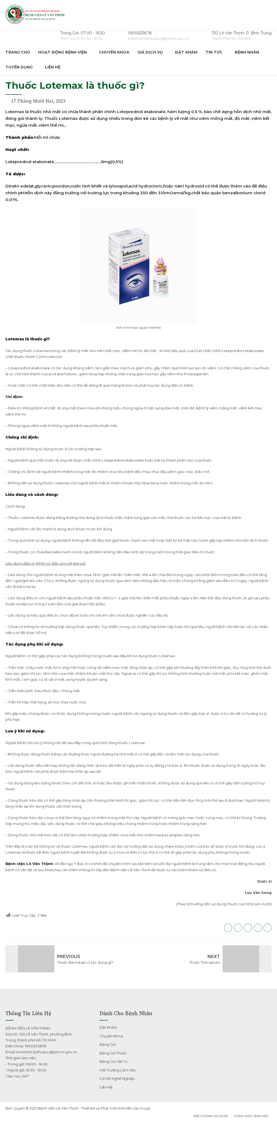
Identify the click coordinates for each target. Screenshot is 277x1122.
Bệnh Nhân (247, 52)
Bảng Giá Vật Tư (113, 1061)
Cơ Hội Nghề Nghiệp (117, 1078)
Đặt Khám (186, 52)
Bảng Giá (108, 1044)
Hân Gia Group (137, 1108)
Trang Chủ (17, 52)
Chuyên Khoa (114, 52)
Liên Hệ (52, 67)
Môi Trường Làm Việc (118, 1070)
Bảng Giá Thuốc (113, 1053)
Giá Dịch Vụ (150, 52)
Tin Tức (214, 52)
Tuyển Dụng (19, 67)
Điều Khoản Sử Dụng (210, 1116)
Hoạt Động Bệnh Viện (62, 52)
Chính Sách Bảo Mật (251, 1116)
